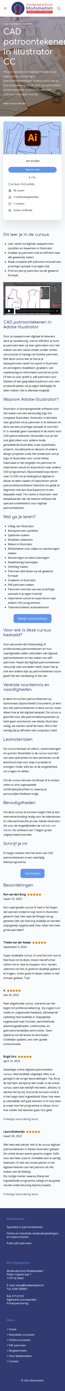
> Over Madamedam (19, 1356)
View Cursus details (14, 103)
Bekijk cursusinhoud (32, 618)
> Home (11, 1329)
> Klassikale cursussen (21, 1334)
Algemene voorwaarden (21, 1299)
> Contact (12, 1361)
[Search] (59, 8)
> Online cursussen (18, 1340)
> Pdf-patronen (16, 1345)
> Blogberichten (17, 1350)
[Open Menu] (5, 8)
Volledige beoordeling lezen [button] (20, 1119)
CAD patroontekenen (18, 24)
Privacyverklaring (17, 1303)
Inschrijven (32, 873)
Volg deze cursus (32, 169)
